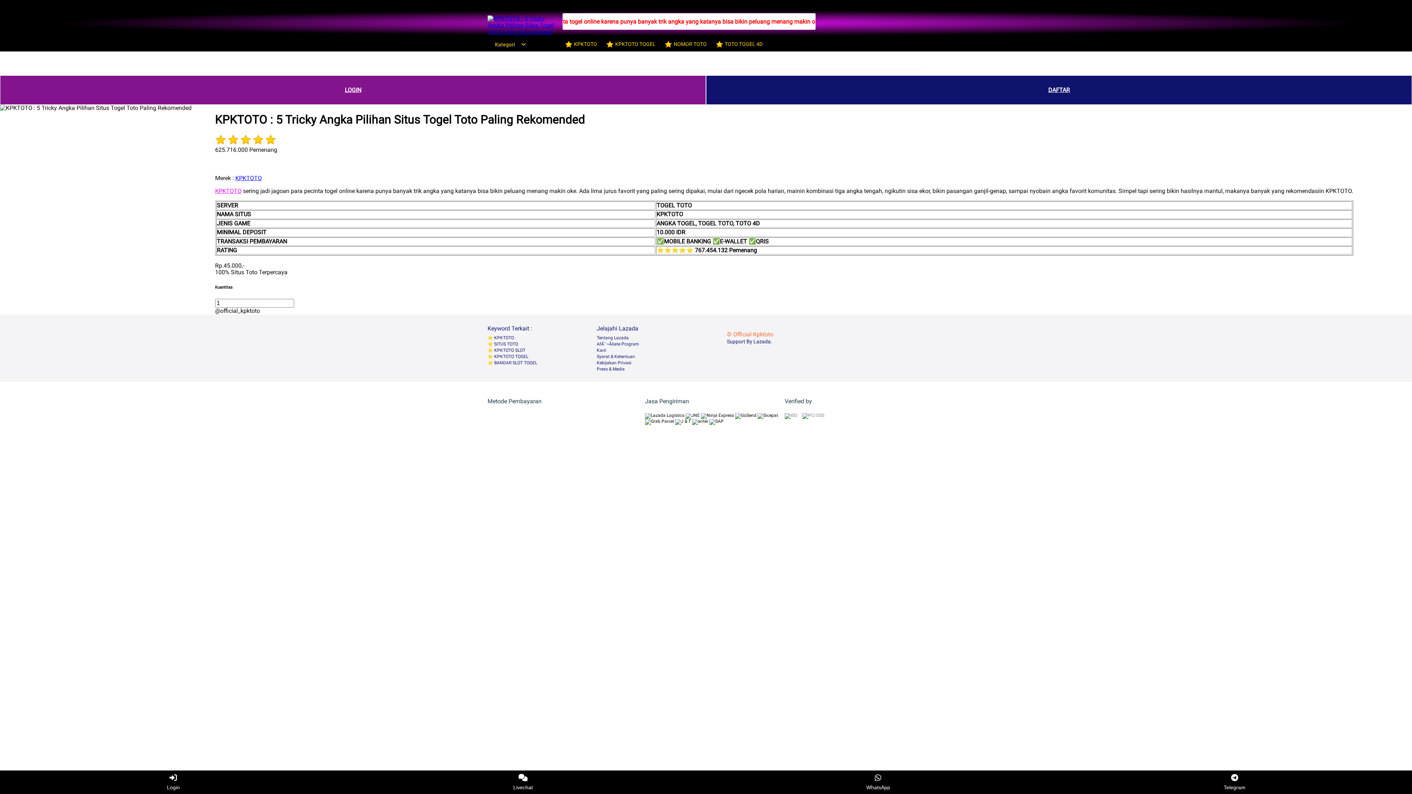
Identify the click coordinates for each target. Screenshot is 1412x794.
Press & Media (611, 369)
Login (173, 787)
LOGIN (353, 89)
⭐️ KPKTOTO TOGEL (508, 356)
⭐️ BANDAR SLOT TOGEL (512, 362)
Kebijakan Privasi (614, 362)
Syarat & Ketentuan (616, 356)
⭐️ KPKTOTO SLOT (506, 350)
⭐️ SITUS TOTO (503, 344)
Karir (601, 350)
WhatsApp (878, 787)
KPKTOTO (248, 178)
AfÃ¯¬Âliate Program (618, 344)
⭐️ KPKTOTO (501, 337)
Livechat (523, 787)
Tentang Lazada (613, 337)
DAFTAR (1059, 89)
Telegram (1234, 787)
